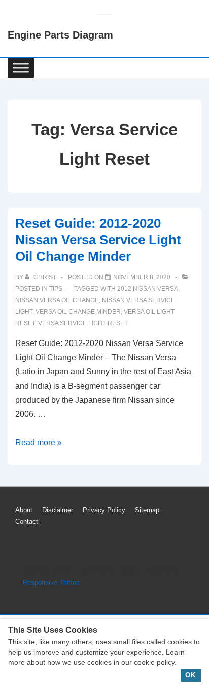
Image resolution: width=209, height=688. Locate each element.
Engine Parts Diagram (60, 35)
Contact (26, 521)
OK (190, 675)
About (23, 510)
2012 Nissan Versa (147, 288)
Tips (55, 288)
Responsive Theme (51, 582)
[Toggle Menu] (21, 67)
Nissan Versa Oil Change (57, 300)
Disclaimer (57, 510)
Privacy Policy (104, 510)
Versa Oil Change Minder (78, 311)
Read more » (38, 442)
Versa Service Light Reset (83, 323)
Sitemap (147, 510)
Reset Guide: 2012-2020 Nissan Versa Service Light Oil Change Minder (98, 240)
